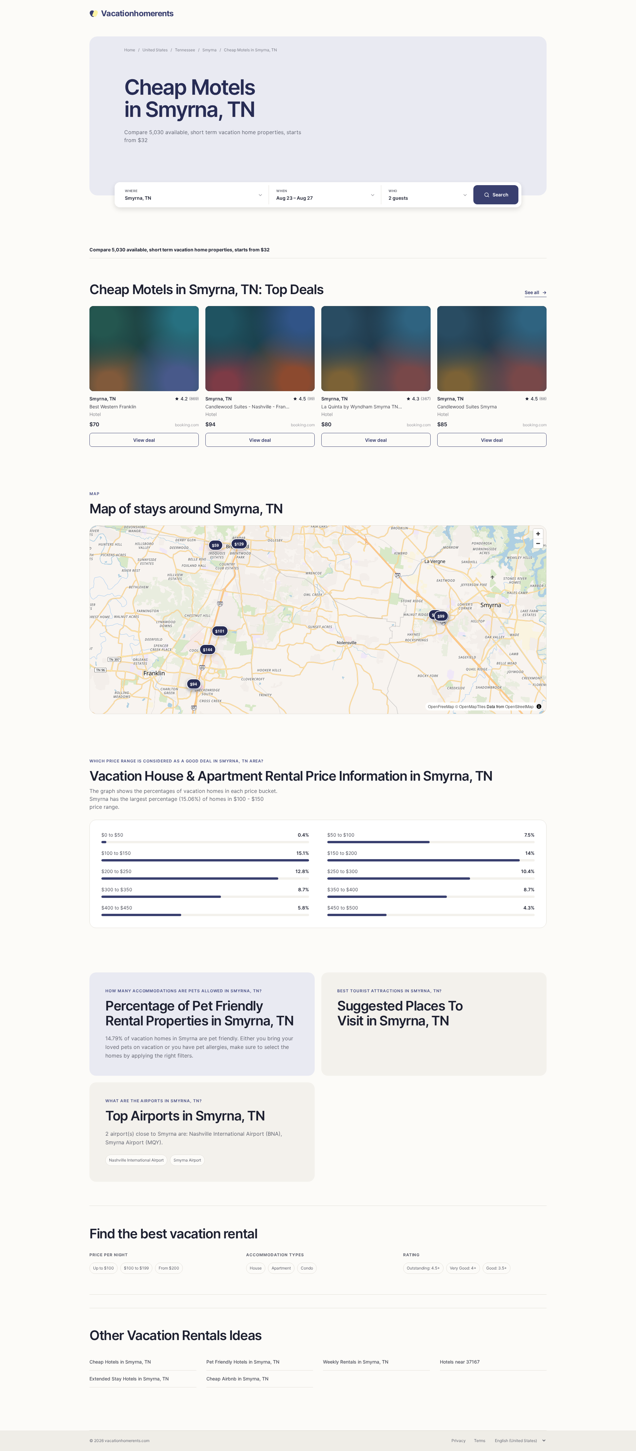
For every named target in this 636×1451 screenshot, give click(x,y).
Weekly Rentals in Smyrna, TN (355, 1362)
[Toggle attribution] (539, 706)
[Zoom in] (538, 534)
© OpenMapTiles (470, 706)
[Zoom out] (538, 543)
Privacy (458, 1440)
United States (155, 49)
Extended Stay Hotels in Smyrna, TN (129, 1378)
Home (129, 49)
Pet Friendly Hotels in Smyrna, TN (242, 1362)
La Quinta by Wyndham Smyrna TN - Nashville (371, 406)
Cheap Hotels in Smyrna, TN (120, 1362)
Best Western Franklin (112, 406)
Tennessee (185, 49)
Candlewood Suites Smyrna (467, 406)
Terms (479, 1440)
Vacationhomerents (137, 13)
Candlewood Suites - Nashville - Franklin (249, 406)
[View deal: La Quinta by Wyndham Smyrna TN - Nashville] (376, 348)
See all (536, 292)
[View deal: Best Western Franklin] (144, 348)
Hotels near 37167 (460, 1362)
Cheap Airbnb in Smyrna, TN (237, 1378)
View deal (144, 440)
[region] (318, 620)
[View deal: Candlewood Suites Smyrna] (492, 348)
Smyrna (209, 49)
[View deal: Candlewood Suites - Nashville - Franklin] (260, 348)
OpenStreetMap (519, 706)
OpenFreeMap (441, 706)
